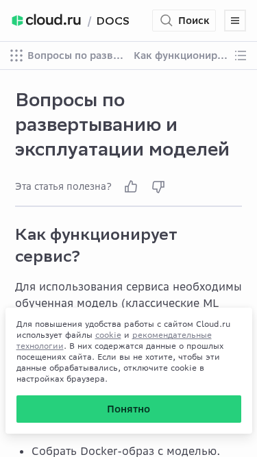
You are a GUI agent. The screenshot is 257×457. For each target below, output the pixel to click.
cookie (108, 335)
